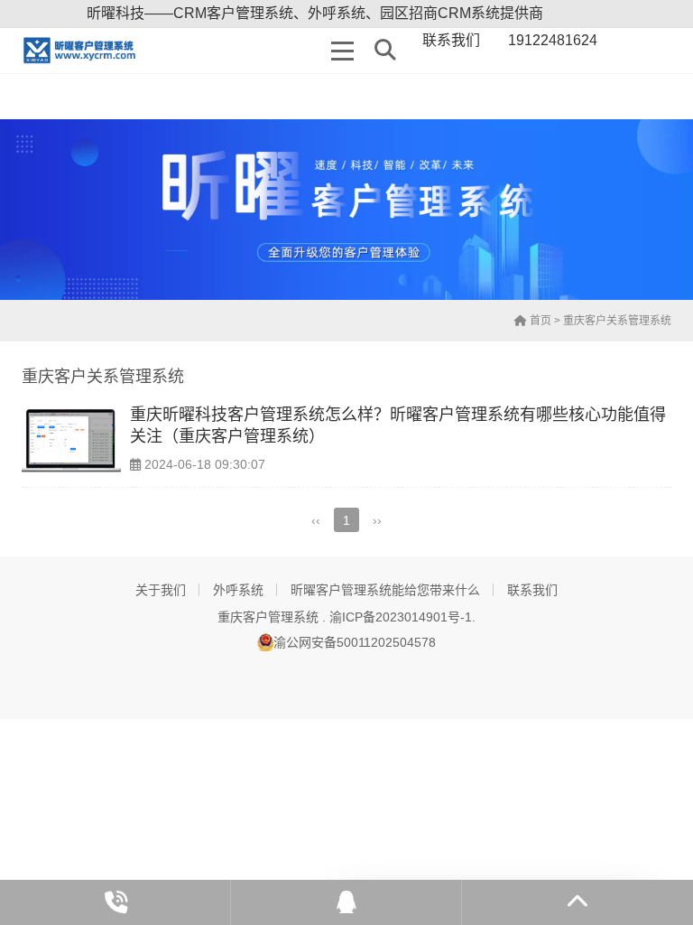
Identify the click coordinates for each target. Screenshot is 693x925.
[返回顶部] (577, 902)
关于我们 (160, 590)
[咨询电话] (115, 902)
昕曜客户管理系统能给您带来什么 (385, 590)
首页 (539, 320)
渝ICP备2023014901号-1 (400, 617)
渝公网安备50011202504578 (354, 642)
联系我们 (532, 590)
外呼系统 (238, 590)
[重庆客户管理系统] (86, 50)
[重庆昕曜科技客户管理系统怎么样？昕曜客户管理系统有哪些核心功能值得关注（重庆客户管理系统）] (71, 441)
